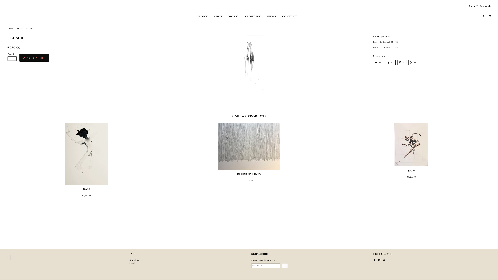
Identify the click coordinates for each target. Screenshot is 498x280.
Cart (485, 16)
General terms (135, 260)
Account (483, 6)
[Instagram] (379, 260)
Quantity (12, 54)
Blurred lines (249, 174)
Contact (289, 16)
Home (203, 16)
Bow (411, 170)
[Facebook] (374, 260)
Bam (86, 189)
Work (233, 16)
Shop (218, 16)
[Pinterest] (384, 260)
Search (472, 6)
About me (252, 16)
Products (21, 28)
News (271, 16)
